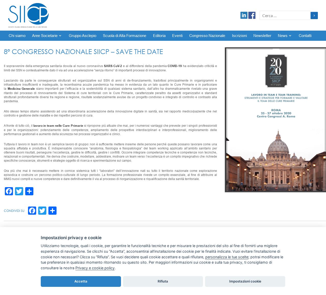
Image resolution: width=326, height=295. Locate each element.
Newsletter (262, 36)
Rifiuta (163, 281)
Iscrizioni (239, 36)
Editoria (159, 36)
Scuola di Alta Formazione (124, 36)
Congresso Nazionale (207, 36)
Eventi (177, 36)
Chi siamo (17, 36)
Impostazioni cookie (245, 281)
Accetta (80, 281)
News (283, 36)
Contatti (305, 36)
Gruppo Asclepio (82, 36)
